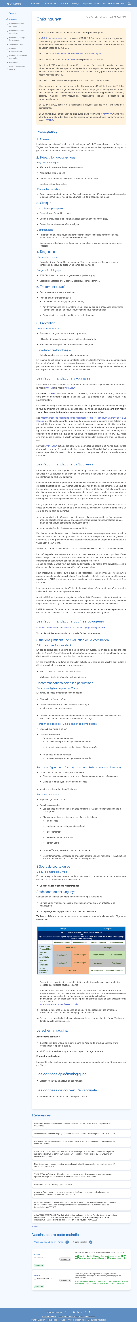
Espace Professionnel (113, 3)
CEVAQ (65, 3)
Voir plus (35, 1226)
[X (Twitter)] (70, 1312)
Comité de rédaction (86, 1316)
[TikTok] (82, 1312)
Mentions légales (49, 1316)
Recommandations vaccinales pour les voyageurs (78, 53)
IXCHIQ (49, 120)
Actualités (36, 3)
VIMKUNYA (70, 59)
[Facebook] (90, 1312)
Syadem (41, 1319)
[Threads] (86, 1312)
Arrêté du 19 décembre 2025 (53, 38)
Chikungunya (65, 1259)
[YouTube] (74, 1312)
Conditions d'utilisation (67, 1316)
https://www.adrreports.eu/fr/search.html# (59, 1004)
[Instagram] (66, 1312)
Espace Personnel (91, 3)
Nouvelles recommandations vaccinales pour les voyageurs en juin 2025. (71, 627)
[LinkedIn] (78, 1312)
